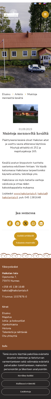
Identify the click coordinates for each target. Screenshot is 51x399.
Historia (6, 328)
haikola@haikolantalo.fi (15, 290)
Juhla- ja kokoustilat (13, 320)
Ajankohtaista (10, 324)
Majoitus (7, 317)
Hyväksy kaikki (25, 375)
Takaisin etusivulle (25, 242)
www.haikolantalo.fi (25, 193)
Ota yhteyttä (9, 336)
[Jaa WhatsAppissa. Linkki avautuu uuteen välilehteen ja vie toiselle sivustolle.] (34, 224)
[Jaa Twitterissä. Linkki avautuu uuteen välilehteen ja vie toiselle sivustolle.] (26, 224)
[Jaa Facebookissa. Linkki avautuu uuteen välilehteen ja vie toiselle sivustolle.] (10, 224)
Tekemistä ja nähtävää (14, 332)
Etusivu (6, 94)
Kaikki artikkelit (25, 235)
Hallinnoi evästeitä (25, 383)
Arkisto (19, 94)
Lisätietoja (25, 391)
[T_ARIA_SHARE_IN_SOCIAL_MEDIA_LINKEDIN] (41, 224)
